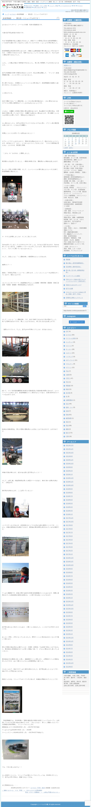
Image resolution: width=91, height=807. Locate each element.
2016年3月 (69, 590)
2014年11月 (69, 641)
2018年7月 (69, 496)
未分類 (68, 393)
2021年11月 (69, 449)
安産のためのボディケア (73, 285)
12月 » (71, 147)
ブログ (45, 7)
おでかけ (33, 788)
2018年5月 (69, 503)
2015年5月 (69, 623)
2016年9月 (69, 569)
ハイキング (69, 356)
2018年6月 (69, 500)
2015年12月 (69, 601)
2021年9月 (69, 456)
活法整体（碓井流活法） (73, 266)
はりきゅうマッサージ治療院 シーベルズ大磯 (12, 6)
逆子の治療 (69, 288)
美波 (67, 425)
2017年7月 (69, 532)
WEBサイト (67, 65)
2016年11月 (69, 561)
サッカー (69, 349)
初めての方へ (29, 5)
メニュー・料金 (53, 5)
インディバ (69, 342)
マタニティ (69, 364)
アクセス (80, 5)
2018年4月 (69, 507)
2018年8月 (69, 492)
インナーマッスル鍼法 (73, 276)
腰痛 (67, 429)
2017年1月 (69, 554)
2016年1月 (69, 598)
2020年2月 (69, 471)
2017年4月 (69, 543)
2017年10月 (69, 521)
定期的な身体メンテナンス (74, 297)
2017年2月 (69, 550)
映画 (67, 389)
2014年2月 (69, 659)
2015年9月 (69, 612)
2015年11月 (69, 605)
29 (69, 145)
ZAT (67, 331)
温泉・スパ (69, 407)
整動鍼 (68, 259)
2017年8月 (69, 529)
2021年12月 (69, 445)
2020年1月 (69, 474)
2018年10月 (69, 485)
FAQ (74, 5)
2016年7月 (69, 576)
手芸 (67, 382)
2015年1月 (69, 634)
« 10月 (66, 147)
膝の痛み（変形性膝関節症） (75, 263)
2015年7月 (69, 616)
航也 (43, 788)
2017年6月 (69, 536)
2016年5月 (69, 583)
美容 (67, 422)
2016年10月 (69, 565)
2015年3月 (69, 630)
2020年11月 (69, 460)
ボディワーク (70, 360)
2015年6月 (69, 619)
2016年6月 (69, 579)
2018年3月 (69, 510)
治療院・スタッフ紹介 (41, 5)
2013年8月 (69, 666)
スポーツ (69, 353)
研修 (67, 414)
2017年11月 (69, 518)
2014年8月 (69, 645)
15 (69, 141)
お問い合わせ (37, 7)
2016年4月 (69, 587)
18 (79, 141)
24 (76, 143)
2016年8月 (69, 572)
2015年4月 (69, 627)
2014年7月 (69, 648)
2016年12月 (69, 558)
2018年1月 (69, 514)
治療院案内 (69, 400)
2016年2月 (69, 594)
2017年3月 (69, 547)
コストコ (69, 345)
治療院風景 (29, 7)
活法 (67, 404)
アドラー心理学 (71, 338)
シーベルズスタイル (65, 5)
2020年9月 (69, 467)
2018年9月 (69, 489)
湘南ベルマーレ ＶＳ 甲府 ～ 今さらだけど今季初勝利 (22, 790)
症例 (67, 411)
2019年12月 (69, 478)
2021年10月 (69, 452)
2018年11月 (69, 481)
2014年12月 (69, 637)
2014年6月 (69, 652)
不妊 (67, 371)
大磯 (67, 374)
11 (79, 140)
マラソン (69, 367)
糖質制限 (69, 418)
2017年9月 (69, 525)
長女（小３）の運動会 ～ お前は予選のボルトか (42, 792)
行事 (67, 436)
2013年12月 (69, 663)
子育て (39, 788)
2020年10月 (69, 463)
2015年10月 (69, 608)
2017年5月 (69, 540)
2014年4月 (69, 656)
